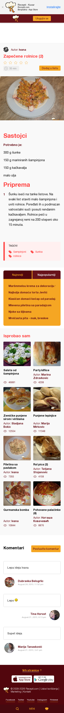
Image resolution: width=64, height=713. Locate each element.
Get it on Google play (44, 678)
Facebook (10, 700)
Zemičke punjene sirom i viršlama (17, 410)
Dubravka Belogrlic (31, 581)
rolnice (17, 255)
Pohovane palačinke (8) (47, 504)
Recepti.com (6, 690)
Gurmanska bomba (17, 504)
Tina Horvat (38, 613)
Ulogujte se (41, 18)
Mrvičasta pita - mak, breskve (28, 318)
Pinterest (54, 700)
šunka (38, 251)
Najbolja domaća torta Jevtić (28, 292)
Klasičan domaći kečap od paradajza (32, 298)
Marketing (16, 691)
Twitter (21, 700)
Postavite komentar (46, 548)
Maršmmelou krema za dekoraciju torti (32, 285)
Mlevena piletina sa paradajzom (30, 305)
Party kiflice (47, 363)
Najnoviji (17, 274)
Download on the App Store (22, 678)
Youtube (30, 700)
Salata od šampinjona (17, 363)
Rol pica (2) (47, 457)
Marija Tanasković (30, 646)
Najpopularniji (46, 274)
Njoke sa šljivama (20, 311)
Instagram (42, 700)
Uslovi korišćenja (49, 688)
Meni (32, 708)
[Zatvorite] (3, 7)
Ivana (22, 49)
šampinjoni (19, 251)
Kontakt (27, 691)
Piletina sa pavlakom (17, 457)
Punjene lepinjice (47, 410)
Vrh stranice (30, 670)
